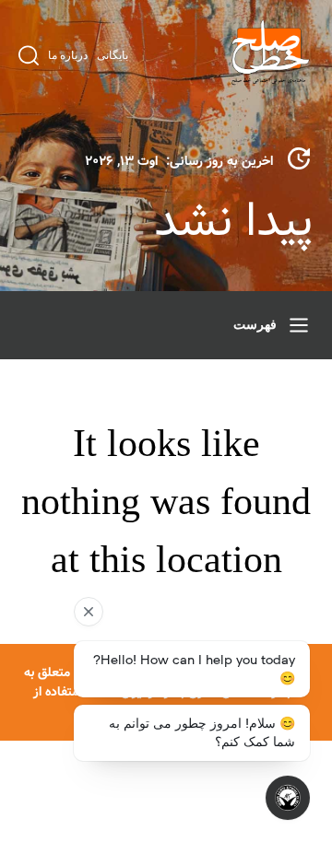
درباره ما (68, 55)
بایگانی (112, 55)
